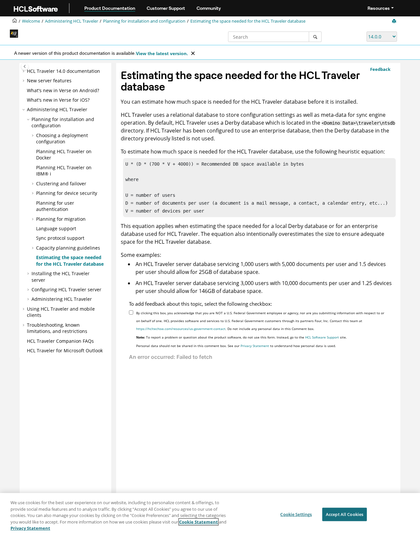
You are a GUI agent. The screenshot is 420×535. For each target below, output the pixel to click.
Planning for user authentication (55, 206)
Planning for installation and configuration (144, 21)
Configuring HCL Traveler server (66, 289)
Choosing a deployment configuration (62, 138)
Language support (56, 228)
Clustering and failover (61, 183)
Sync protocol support (60, 238)
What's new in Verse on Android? (63, 90)
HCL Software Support (322, 337)
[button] (24, 71)
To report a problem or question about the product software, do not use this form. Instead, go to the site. (241, 337)
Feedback (380, 69)
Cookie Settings (296, 514)
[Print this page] (394, 21)
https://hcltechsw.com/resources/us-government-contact (180, 328)
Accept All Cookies (344, 514)
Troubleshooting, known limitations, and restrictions (57, 328)
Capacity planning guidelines (68, 248)
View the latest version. (162, 53)
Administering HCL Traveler (71, 21)
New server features (49, 80)
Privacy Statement (255, 345)
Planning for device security (66, 193)
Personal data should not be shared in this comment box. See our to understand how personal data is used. (236, 345)
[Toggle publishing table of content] (24, 66)
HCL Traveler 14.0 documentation (63, 71)
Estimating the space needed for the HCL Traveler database (247, 21)
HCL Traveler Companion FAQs (60, 341)
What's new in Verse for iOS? (58, 100)
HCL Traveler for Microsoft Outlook (65, 350)
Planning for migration (61, 219)
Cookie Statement (198, 522)
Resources (379, 8)
